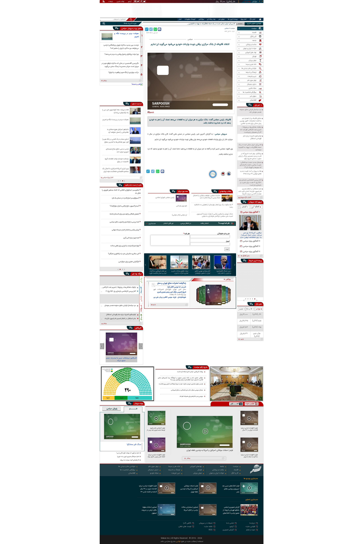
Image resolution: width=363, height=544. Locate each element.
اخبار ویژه (243, 19)
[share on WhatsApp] (155, 29)
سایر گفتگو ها (245, 256)
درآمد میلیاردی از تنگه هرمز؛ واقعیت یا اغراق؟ (123, 72)
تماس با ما (230, 523)
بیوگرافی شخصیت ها (127, 470)
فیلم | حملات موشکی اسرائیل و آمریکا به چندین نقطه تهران (209, 450)
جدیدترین (152, 223)
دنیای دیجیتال (153, 470)
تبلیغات (110, 2)
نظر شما (186, 233)
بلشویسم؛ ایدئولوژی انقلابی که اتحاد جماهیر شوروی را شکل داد (121, 192)
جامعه (222, 467)
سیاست (232, 28)
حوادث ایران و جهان (216, 473)
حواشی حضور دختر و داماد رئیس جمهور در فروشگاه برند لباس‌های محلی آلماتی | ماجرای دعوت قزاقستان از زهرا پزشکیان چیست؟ (180, 379)
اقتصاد (236, 470)
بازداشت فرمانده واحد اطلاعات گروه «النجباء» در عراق (117, 160)
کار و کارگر (234, 473)
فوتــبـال (141, 317)
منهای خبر (222, 19)
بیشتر (105, 81)
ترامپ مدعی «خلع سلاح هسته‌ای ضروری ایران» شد (117, 150)
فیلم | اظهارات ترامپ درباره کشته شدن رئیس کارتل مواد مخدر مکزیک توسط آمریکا (156, 456)
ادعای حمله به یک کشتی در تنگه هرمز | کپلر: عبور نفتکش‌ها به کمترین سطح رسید (115, 140)
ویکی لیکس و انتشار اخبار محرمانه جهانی (125, 229)
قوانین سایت (250, 527)
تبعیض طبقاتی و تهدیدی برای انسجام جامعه (124, 214)
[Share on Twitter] (146, 29)
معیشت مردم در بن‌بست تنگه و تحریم (126, 35)
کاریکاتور (138, 328)
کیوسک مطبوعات (190, 19)
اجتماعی (141, 299)
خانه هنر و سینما (174, 467)
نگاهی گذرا (187, 523)
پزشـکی (141, 280)
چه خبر (134, 273)
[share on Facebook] (159, 29)
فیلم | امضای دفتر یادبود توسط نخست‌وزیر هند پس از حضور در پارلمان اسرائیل (156, 429)
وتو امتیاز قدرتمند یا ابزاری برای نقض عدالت (124, 245)
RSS (210, 530)
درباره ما (252, 523)
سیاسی (124, 28)
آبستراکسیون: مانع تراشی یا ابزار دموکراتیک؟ (124, 206)
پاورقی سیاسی (111, 409)
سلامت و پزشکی (218, 470)
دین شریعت (175, 473)
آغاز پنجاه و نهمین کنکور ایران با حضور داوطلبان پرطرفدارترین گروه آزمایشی (201, 272)
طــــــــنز (133, 409)
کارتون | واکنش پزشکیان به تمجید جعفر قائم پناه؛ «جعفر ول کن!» (121, 359)
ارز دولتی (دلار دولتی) (179, 215)
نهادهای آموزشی (196, 467)
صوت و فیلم (250, 530)
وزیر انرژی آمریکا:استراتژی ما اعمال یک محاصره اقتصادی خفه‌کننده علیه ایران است (115, 170)
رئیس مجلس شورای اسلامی (164, 197)
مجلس (226, 28)
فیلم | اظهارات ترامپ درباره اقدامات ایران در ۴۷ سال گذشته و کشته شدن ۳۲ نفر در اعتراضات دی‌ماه (249, 429)
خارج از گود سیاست (200, 367)
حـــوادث (141, 308)
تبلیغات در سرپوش (205, 523)
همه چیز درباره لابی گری (131, 237)
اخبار (180, 19)
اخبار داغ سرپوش (245, 197)
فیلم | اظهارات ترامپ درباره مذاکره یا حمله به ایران (249, 456)
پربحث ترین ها (233, 19)
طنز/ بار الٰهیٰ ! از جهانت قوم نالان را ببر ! (127, 453)
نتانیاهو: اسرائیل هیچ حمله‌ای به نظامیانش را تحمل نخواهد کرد (118, 130)
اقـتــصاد (141, 290)
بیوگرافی (201, 19)
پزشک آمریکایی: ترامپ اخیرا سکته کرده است (190, 372)
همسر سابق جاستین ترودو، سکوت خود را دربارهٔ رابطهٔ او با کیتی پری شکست (181, 384)
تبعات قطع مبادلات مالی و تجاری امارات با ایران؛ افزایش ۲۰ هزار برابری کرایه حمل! (179, 272)
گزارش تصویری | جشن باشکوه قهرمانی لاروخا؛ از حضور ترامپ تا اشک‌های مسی (231, 510)
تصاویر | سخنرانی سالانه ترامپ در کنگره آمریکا (190, 509)
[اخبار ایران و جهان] (247, 17)
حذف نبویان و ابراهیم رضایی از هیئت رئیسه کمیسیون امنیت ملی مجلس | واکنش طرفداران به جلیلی (215, 215)
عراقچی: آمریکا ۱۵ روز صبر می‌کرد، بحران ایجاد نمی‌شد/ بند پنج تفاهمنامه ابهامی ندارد (251, 235)
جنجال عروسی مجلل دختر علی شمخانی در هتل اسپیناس (187, 390)
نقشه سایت (208, 527)
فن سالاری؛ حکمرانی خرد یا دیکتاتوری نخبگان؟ (123, 253)
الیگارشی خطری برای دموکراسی (128, 261)
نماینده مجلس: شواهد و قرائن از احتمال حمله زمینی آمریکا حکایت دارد (206, 196)
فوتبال (199, 470)
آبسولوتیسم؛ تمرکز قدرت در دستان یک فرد (125, 198)
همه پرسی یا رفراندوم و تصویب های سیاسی (124, 221)
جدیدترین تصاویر (251, 499)
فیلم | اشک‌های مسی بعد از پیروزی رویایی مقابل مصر (230, 488)
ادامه (242, 339)
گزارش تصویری (228, 530)
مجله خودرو (154, 473)
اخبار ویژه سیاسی (107, 177)
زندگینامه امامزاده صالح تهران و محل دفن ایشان (171, 283)
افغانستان (131, 473)
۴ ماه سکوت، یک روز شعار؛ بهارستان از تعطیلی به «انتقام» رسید (213, 206)
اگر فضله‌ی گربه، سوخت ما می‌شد (129, 460)
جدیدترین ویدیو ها (251, 478)
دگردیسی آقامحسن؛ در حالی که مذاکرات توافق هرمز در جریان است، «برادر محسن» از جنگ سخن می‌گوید (120, 64)
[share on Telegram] (151, 29)
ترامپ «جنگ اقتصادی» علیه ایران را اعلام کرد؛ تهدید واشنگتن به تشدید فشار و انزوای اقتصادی (224, 272)
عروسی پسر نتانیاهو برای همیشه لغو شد (191, 396)
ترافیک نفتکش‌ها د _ (228, 24)
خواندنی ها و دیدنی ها (126, 467)
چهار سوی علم (153, 467)
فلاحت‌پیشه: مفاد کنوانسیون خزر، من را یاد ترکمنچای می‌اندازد (115, 111)
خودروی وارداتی (181, 206)
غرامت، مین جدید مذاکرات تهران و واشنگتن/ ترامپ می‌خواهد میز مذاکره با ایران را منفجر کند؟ (121, 46)
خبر (258, 105)
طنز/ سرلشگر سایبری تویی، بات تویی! (128, 457)
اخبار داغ (252, 19)
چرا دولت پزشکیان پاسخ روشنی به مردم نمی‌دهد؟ (122, 54)
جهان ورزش (197, 473)
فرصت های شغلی (184, 527)
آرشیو (129, 2)
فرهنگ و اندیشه (174, 470)
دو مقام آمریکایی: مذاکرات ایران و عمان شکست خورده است (157, 272)
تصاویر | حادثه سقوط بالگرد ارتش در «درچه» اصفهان (149, 510)
